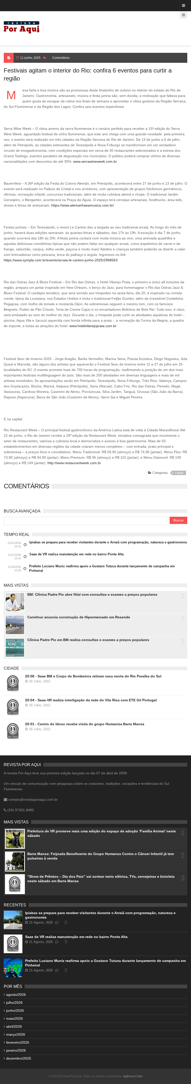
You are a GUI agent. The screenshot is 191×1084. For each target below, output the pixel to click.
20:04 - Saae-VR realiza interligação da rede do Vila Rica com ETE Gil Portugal (91, 700)
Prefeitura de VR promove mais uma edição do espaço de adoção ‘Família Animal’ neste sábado (101, 833)
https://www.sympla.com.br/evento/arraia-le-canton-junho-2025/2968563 (61, 260)
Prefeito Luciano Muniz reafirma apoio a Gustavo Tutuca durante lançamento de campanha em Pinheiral (102, 568)
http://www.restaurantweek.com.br (74, 463)
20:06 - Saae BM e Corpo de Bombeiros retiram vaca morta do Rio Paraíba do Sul (93, 676)
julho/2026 (14, 1003)
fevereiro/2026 (17, 1042)
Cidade (179, 472)
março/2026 (15, 1034)
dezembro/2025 (18, 1058)
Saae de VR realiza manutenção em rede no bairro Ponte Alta (76, 554)
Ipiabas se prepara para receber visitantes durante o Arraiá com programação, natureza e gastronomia (108, 542)
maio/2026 (14, 1018)
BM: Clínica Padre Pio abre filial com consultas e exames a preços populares (92, 594)
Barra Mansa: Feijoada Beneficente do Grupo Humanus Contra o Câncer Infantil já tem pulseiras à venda (100, 856)
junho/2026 (15, 1010)
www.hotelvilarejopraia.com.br (92, 326)
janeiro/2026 (16, 1050)
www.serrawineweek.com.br (95, 161)
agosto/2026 (16, 995)
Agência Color (133, 1076)
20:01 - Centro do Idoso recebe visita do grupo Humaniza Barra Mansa (84, 724)
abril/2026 (14, 1026)
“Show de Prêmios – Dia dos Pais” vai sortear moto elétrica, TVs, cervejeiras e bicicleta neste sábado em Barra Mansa (101, 878)
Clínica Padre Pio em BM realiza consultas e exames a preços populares (88, 640)
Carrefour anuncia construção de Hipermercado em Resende (78, 617)
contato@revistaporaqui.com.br (32, 799)
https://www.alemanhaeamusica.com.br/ (82, 205)
